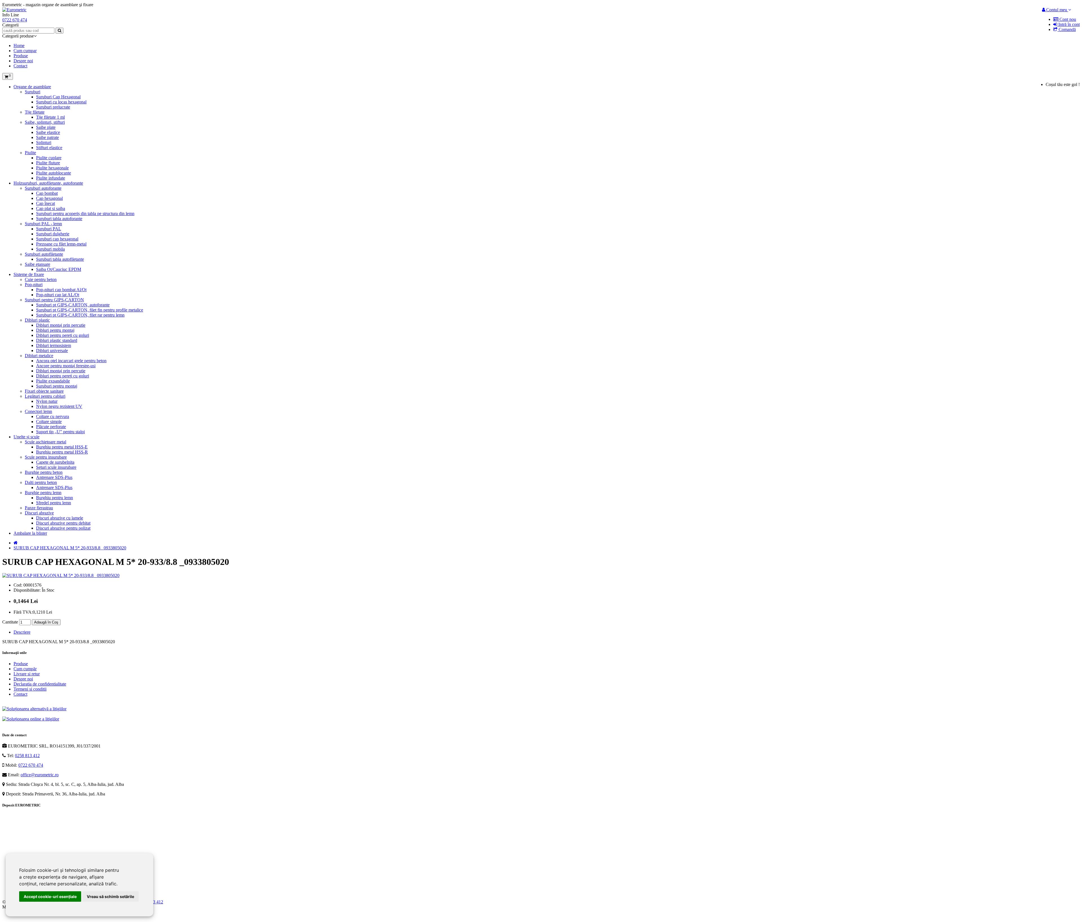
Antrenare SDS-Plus (54, 477)
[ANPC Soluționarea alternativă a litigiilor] (34, 708)
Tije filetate (35, 112)
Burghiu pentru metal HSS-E (62, 447)
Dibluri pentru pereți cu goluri (62, 335)
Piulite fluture (48, 162)
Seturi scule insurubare (56, 467)
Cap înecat (45, 203)
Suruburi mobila (50, 249)
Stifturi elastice (49, 147)
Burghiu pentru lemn (54, 497)
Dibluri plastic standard (56, 340)
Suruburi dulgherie (52, 233)
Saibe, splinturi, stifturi (45, 122)
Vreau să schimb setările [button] (110, 896)
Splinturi (43, 142)
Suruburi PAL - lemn (43, 223)
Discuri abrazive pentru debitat (63, 523)
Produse (21, 55)
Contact (20, 65)
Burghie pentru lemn (43, 492)
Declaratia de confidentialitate (40, 684)
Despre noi (23, 60)
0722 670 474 (30, 765)
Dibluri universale (52, 350)
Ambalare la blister (30, 533)
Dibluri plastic (37, 320)
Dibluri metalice (39, 355)
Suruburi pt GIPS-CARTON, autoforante (73, 304)
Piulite (30, 152)
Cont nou (1067, 19)
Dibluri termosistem (53, 345)
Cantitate (10, 622)
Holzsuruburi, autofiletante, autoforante (48, 183)
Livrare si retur (27, 673)
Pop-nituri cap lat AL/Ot (57, 294)
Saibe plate (46, 127)
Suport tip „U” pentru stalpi (60, 431)
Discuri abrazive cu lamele (59, 518)
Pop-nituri (34, 284)
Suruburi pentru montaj (56, 386)
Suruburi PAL (48, 228)
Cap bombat (47, 193)
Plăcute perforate (51, 426)
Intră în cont (1068, 24)
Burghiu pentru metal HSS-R (62, 452)
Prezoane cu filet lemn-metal (61, 244)
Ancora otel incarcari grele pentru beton (71, 360)
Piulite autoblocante (53, 173)
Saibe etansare (37, 264)
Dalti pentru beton (41, 482)
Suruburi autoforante (43, 188)
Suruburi (32, 91)
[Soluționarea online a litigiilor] (30, 719)
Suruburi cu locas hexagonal (61, 102)
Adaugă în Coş (46, 622)
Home (19, 45)
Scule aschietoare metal (45, 441)
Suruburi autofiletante (44, 254)
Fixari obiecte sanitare (44, 391)
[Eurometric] (14, 9)
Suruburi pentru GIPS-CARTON (54, 299)
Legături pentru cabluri (45, 396)
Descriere (22, 632)
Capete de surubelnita (55, 462)
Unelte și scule (26, 436)
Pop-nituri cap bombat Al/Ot (61, 289)
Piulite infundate (50, 178)
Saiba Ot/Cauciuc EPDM (58, 269)
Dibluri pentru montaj (55, 330)
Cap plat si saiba (50, 208)
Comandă (1066, 29)
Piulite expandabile (53, 381)
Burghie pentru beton (44, 472)
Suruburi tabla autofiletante (60, 259)
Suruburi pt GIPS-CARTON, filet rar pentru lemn (80, 315)
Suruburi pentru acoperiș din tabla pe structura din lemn (85, 213)
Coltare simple (49, 421)
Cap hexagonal (49, 198)
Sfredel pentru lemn (53, 502)
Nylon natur (46, 401)
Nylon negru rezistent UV (59, 406)
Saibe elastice (48, 132)
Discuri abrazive (39, 512)
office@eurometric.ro (40, 774)
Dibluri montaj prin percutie (60, 325)
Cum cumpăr (25, 668)
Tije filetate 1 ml (50, 117)
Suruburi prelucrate (53, 107)
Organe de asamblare (32, 86)
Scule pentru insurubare (46, 457)
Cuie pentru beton (41, 279)
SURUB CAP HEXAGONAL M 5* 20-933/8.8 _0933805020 (70, 547)
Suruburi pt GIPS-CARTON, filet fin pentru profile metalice (89, 310)
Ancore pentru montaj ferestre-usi (66, 365)
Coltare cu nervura (52, 416)
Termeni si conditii (30, 689)
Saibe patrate (47, 137)
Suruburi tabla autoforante (59, 218)
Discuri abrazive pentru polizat (63, 528)
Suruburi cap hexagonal (57, 238)
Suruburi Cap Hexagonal (58, 96)
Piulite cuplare (48, 157)
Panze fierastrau (39, 507)
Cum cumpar (25, 50)
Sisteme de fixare (29, 274)
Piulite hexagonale (52, 167)
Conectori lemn (38, 411)
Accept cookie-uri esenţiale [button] (50, 896)
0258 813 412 (27, 755)
